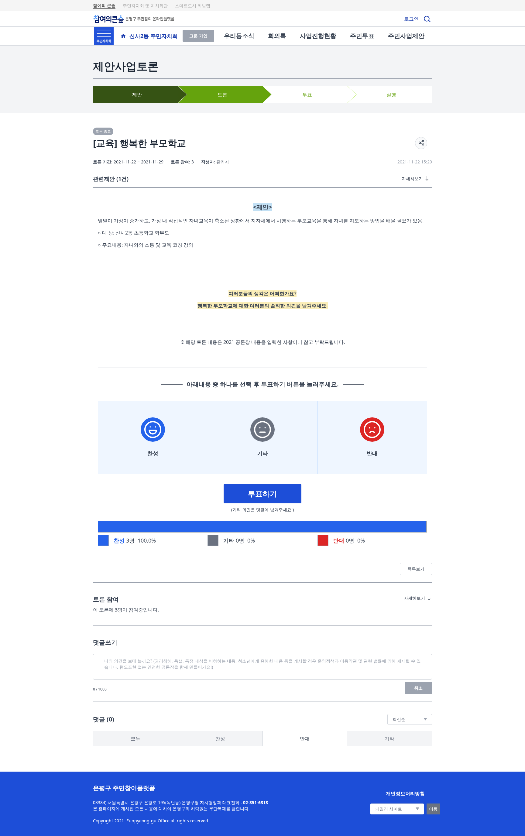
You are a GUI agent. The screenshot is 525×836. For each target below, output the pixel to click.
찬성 (152, 453)
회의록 (277, 36)
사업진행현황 (318, 36)
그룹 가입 (198, 36)
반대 (372, 453)
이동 (433, 809)
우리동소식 (239, 36)
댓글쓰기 (105, 642)
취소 (418, 688)
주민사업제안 (406, 36)
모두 (135, 738)
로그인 (411, 18)
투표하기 (262, 493)
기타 (262, 453)
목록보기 (415, 569)
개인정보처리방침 (405, 793)
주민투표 (362, 36)
